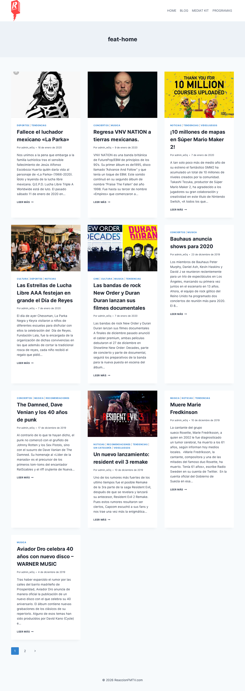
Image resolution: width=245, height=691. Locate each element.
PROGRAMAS (222, 10)
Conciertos (101, 125)
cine (96, 278)
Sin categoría (102, 447)
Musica (115, 125)
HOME (171, 10)
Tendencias (38, 125)
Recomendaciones (57, 398)
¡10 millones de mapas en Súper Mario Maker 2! (197, 139)
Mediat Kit (200, 10)
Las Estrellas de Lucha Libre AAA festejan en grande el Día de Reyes (45, 292)
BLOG (184, 10)
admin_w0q (27, 147)
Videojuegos (209, 125)
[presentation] (46, 95)
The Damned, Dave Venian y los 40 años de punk (42, 412)
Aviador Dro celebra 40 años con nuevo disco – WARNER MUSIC (45, 556)
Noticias (176, 125)
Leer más (25, 202)
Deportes (23, 125)
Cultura (22, 278)
